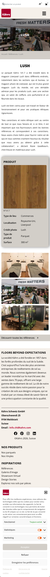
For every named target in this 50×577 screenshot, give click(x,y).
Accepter (25, 547)
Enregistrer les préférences (25, 562)
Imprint (44, 569)
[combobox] (13, 4)
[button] (45, 492)
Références (13, 54)
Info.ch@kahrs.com (20, 427)
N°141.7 (6, 211)
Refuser (25, 554)
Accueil (4, 54)
